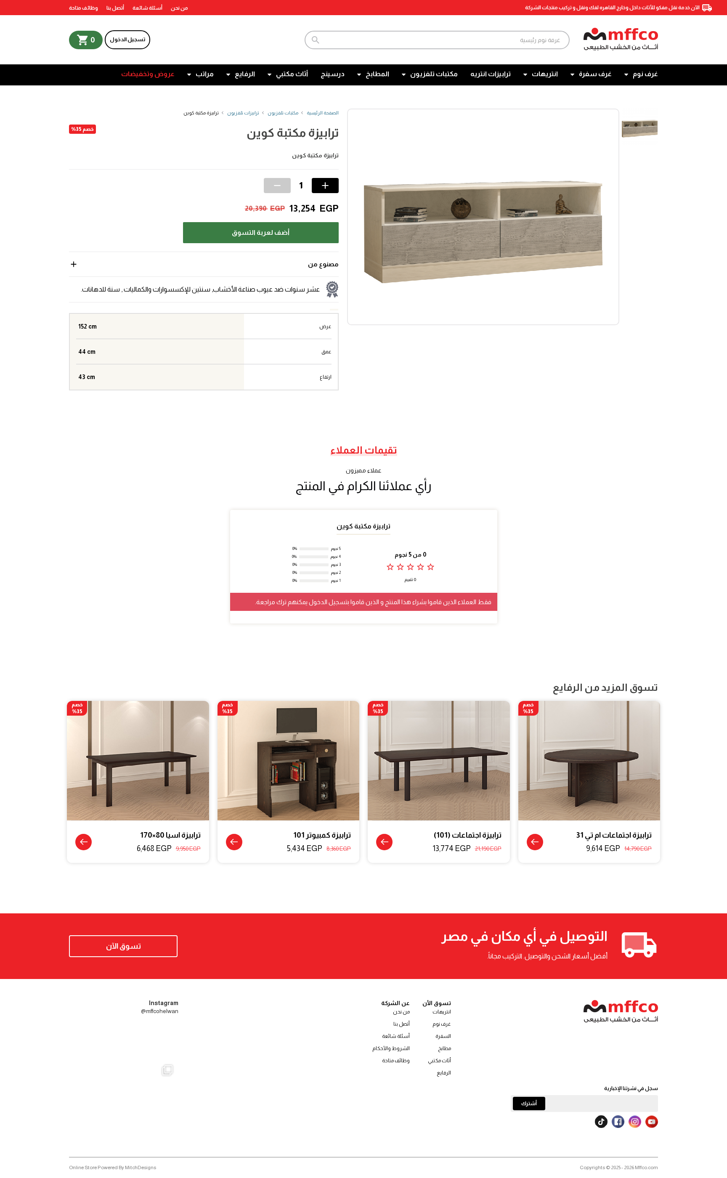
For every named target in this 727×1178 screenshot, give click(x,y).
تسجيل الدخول (127, 39)
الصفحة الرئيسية (323, 112)
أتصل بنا (115, 8)
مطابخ (444, 1048)
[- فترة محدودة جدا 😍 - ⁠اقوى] (123, 1041)
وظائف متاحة (83, 8)
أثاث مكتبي (292, 73)
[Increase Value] (325, 185)
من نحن (179, 8)
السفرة (443, 1036)
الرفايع (245, 73)
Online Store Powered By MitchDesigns (112, 1167)
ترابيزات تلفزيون (243, 112)
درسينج (333, 73)
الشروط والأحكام (391, 1048)
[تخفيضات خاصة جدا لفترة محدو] (87, 1113)
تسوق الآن (123, 946)
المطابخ (377, 73)
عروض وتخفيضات (148, 73)
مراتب (205, 73)
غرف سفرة (595, 73)
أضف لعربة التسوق (260, 232)
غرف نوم (645, 73)
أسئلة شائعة (147, 8)
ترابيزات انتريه (490, 73)
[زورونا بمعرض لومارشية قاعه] (123, 1113)
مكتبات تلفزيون (434, 73)
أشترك (529, 1103)
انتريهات (545, 73)
